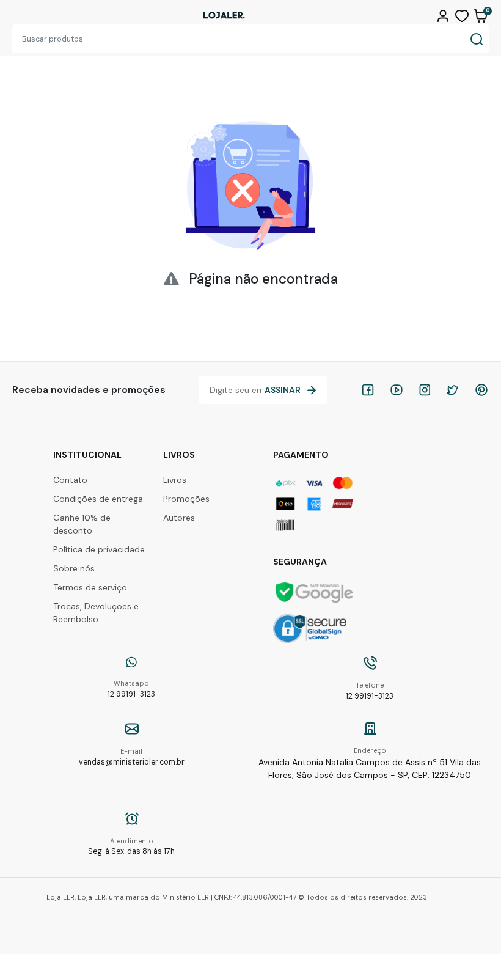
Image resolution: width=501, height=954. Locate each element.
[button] (444, 14)
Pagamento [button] (301, 454)
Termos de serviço (90, 587)
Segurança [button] (300, 561)
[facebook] (367, 390)
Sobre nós (74, 568)
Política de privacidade (99, 549)
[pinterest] (481, 390)
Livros (174, 479)
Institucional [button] (87, 454)
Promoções (186, 498)
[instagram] (424, 390)
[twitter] (452, 390)
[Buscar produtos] (476, 38)
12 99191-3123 (131, 689)
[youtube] (396, 390)
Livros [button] (179, 454)
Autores (179, 517)
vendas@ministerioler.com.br (132, 757)
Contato (70, 479)
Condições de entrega (98, 498)
